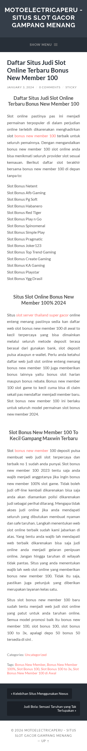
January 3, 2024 (20, 87)
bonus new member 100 (35, 135)
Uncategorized (36, 655)
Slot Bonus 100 (28, 669)
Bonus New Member (30, 665)
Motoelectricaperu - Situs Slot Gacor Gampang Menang (44, 17)
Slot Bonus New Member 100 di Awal (43, 671)
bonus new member (31, 450)
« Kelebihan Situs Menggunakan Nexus (39, 694)
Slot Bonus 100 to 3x (56, 669)
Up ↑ (45, 741)
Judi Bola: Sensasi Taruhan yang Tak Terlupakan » (50, 708)
